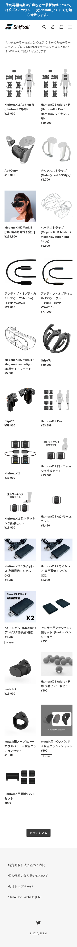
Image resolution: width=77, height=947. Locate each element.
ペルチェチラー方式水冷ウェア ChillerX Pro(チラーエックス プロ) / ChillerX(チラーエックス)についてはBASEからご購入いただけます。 (38, 47)
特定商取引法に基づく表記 (26, 865)
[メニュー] (70, 26)
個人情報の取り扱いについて (28, 875)
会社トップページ (20, 886)
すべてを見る (38, 832)
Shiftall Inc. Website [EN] (24, 897)
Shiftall (43, 933)
